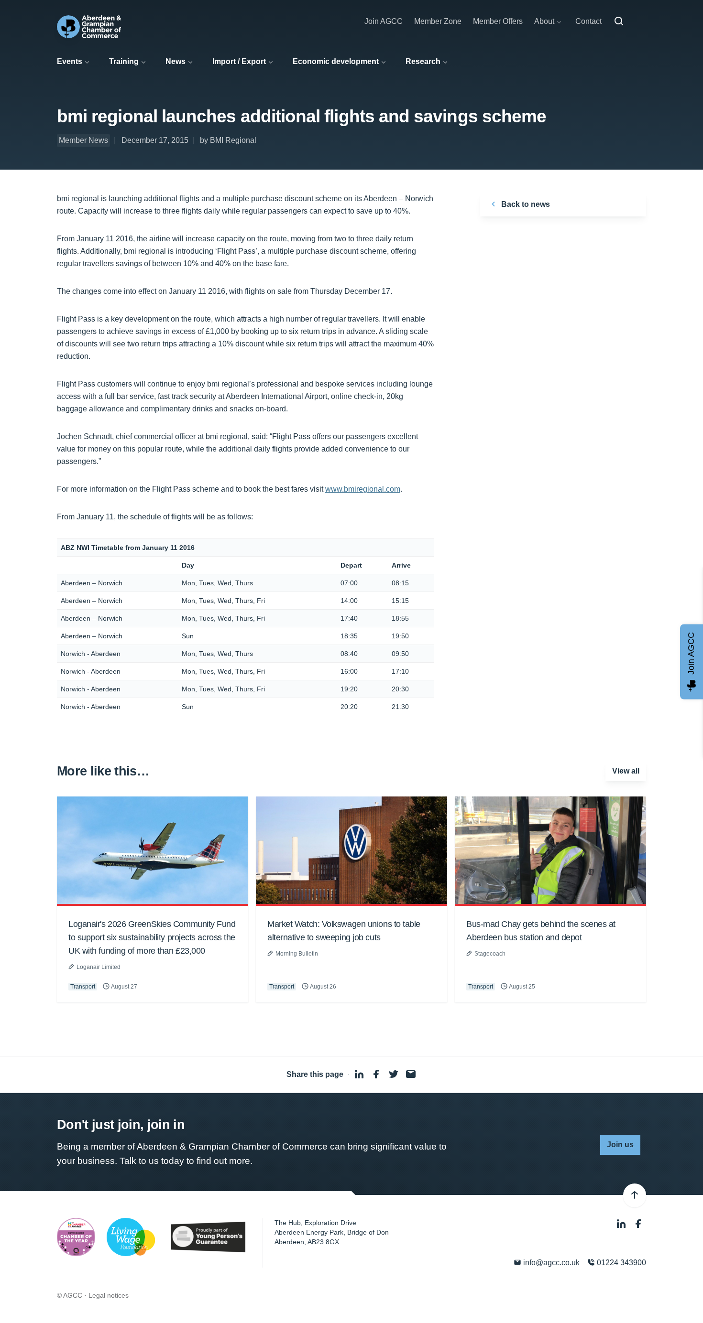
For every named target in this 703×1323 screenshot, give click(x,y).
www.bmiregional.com (362, 489)
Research (423, 61)
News (175, 61)
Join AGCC (383, 21)
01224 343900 (620, 1262)
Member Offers (498, 21)
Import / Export (239, 61)
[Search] (619, 21)
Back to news (524, 204)
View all (625, 771)
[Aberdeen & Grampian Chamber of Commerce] (89, 26)
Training (124, 61)
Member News (83, 140)
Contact (588, 21)
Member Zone (437, 21)
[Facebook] (638, 1224)
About (544, 21)
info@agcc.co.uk (550, 1262)
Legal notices (108, 1295)
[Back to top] (634, 1195)
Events (69, 61)
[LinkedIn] (622, 1224)
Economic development (336, 61)
